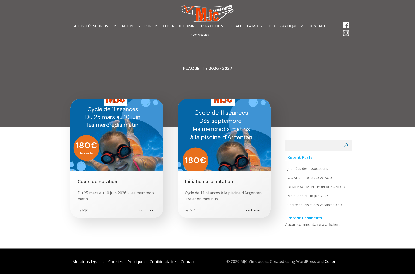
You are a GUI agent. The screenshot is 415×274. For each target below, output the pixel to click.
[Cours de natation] (116, 134)
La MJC (253, 26)
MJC (85, 210)
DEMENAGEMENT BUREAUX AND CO (317, 187)
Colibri (330, 261)
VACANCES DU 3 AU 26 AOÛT (310, 177)
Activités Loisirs (138, 26)
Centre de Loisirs (179, 26)
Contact (317, 26)
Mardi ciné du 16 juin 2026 (307, 195)
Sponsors (200, 35)
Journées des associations (307, 168)
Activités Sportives (93, 26)
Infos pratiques (284, 26)
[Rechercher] (346, 145)
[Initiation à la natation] (224, 134)
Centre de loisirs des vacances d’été (315, 205)
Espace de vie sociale (221, 26)
